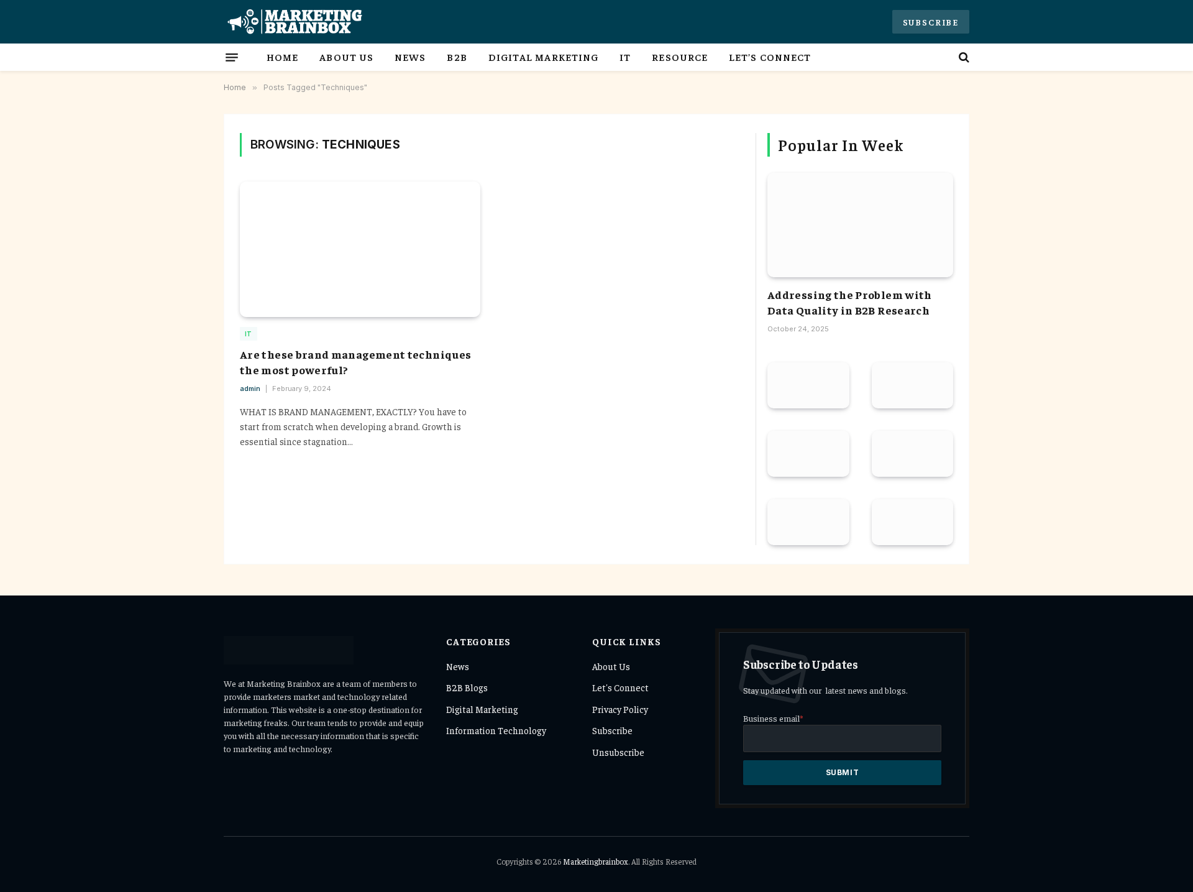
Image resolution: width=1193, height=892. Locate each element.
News (410, 56)
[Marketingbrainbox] (293, 22)
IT (625, 56)
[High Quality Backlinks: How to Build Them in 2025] (913, 522)
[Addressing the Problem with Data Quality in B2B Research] (860, 225)
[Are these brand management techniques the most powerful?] (360, 249)
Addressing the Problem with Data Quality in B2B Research (849, 301)
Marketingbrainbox (595, 861)
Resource (680, 56)
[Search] (962, 57)
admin (250, 388)
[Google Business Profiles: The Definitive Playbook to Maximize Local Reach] (808, 522)
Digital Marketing (543, 56)
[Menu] (232, 57)
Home (282, 56)
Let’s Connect (770, 56)
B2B (457, 56)
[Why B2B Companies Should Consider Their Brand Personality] (808, 385)
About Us (346, 56)
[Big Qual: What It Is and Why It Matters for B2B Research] (913, 454)
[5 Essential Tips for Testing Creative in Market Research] (808, 454)
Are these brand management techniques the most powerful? (355, 361)
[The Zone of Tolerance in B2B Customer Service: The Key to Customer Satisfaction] (913, 385)
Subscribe (931, 21)
